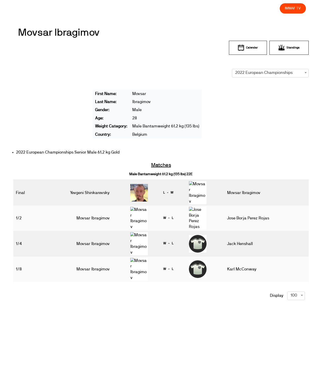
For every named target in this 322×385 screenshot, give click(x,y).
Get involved (186, 8)
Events (146, 8)
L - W (168, 192)
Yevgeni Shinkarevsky (90, 193)
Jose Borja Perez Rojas (248, 218)
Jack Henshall (240, 244)
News (128, 8)
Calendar (252, 47)
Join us (211, 8)
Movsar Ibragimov (59, 33)
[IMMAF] (28, 8)
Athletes (231, 8)
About (164, 8)
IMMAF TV (293, 8)
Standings (293, 47)
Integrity (252, 8)
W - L (168, 217)
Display (277, 296)
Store (271, 8)
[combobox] (270, 72)
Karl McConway (242, 269)
